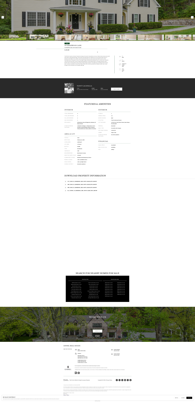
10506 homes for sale (109, 284)
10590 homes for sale (121, 286)
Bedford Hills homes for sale (76, 284)
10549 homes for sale (109, 286)
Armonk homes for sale (93, 286)
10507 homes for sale (109, 282)
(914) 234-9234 (116, 350)
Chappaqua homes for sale (93, 292)
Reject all (176, 397)
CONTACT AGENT (116, 89)
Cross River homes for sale (76, 289)
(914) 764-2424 (116, 355)
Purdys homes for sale (94, 287)
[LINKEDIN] (122, 380)
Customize (183, 397)
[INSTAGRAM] (120, 380)
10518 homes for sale (109, 289)
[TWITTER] (128, 380)
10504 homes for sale (109, 296)
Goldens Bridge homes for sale (76, 292)
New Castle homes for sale (93, 284)
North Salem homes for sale (94, 296)
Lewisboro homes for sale (76, 294)
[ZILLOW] (130, 380)
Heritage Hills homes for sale (93, 297)
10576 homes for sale (109, 291)
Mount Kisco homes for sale (76, 287)
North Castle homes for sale (93, 282)
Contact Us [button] (97, 331)
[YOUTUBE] (125, 380)
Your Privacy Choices (97, 400)
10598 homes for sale (121, 294)
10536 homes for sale (109, 287)
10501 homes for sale (121, 287)
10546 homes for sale (121, 289)
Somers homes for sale (93, 289)
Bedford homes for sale (76, 282)
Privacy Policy (109, 380)
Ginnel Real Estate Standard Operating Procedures (91, 365)
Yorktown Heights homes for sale (94, 291)
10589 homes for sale (121, 292)
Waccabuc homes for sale (76, 297)
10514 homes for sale (121, 282)
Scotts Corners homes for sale (76, 296)
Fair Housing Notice (78, 365)
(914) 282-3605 (94, 89)
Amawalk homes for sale (93, 294)
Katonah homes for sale (76, 286)
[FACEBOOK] (117, 380)
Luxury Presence (86, 380)
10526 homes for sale (109, 292)
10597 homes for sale (109, 294)
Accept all (189, 397)
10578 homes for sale (121, 284)
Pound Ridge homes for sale (76, 291)
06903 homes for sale (121, 291)
